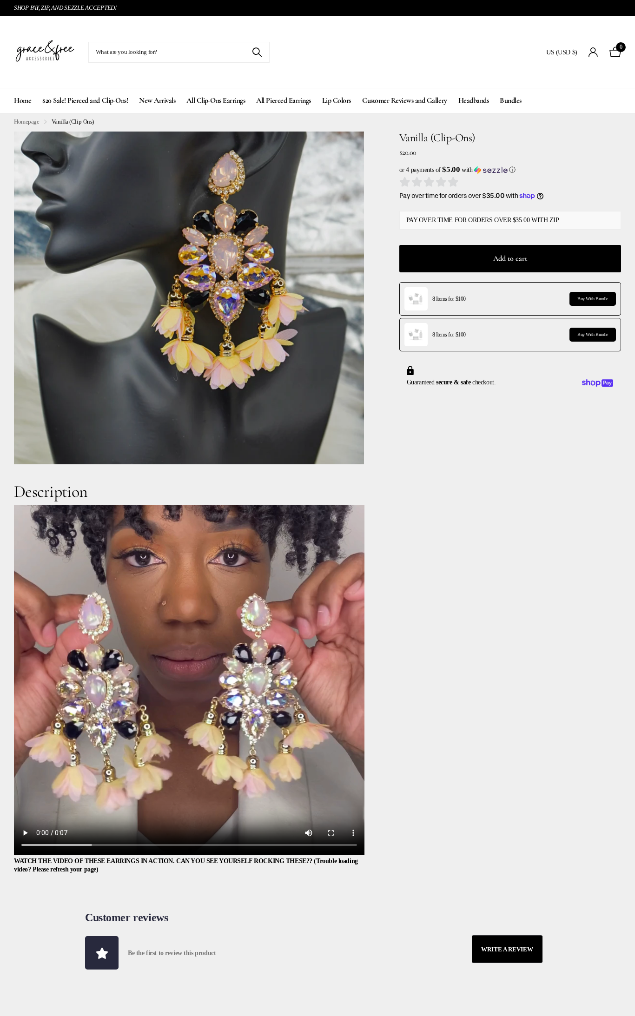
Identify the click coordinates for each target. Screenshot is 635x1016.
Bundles (511, 100)
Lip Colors (336, 100)
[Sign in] (593, 52)
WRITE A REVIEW (507, 949)
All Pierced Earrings (283, 100)
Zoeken (257, 52)
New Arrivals (157, 100)
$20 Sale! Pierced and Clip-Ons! (85, 100)
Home (22, 100)
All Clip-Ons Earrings (215, 100)
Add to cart (510, 258)
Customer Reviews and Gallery (404, 100)
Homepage (27, 121)
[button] (510, 169)
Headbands (473, 100)
